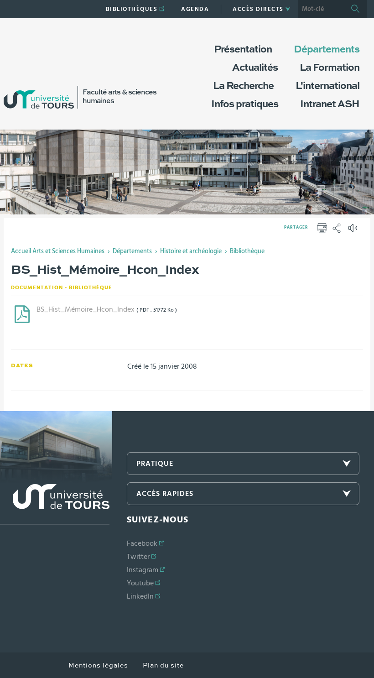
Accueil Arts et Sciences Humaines (57, 251)
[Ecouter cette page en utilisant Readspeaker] (353, 231)
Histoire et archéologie (191, 251)
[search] (321, 9)
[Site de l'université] (54, 504)
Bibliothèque (247, 251)
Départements (132, 251)
